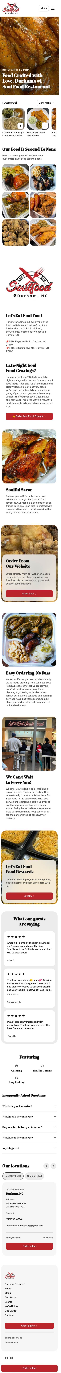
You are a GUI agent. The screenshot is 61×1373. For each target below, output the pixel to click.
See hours (48, 1237)
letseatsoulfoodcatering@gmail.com (24, 1226)
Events (8, 1301)
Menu (44, 8)
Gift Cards (10, 1310)
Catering (9, 1315)
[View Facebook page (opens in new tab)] (6, 1358)
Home (8, 1288)
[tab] (13, 1176)
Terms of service (13, 1337)
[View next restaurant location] (53, 1166)
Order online (29, 1246)
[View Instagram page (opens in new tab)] (11, 1358)
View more (12, 994)
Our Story (10, 1297)
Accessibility (11, 1342)
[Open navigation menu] (53, 8)
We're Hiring (11, 1306)
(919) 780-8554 (14, 1220)
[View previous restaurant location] (46, 1166)
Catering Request (14, 1284)
